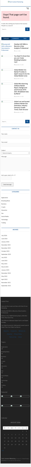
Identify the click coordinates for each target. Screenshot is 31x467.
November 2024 (6, 273)
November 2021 (6, 282)
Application (4, 197)
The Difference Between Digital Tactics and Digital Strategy (14, 321)
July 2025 (4, 257)
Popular (6, 38)
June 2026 (4, 238)
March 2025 (4, 267)
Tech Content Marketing (8, 458)
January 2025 (5, 270)
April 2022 (4, 279)
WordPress (3, 460)
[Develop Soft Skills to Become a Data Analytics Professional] (7, 44)
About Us (6, 331)
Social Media (5, 216)
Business (3, 204)
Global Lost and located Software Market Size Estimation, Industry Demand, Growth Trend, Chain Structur (21, 106)
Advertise (9, 334)
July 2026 (4, 235)
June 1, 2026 (17, 50)
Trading (3, 222)
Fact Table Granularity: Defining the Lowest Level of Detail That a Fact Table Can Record (15, 326)
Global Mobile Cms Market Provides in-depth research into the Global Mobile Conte (22, 73)
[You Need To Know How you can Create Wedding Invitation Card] (7, 56)
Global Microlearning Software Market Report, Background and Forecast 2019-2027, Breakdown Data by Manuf (21, 89)
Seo (2, 213)
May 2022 (4, 276)
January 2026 (5, 242)
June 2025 (4, 260)
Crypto (3, 207)
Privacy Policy (18, 334)
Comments (15, 38)
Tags (25, 38)
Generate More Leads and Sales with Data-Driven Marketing (14, 307)
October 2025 (5, 251)
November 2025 (6, 248)
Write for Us (22, 331)
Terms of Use (12, 337)
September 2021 (6, 285)
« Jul (2, 450)
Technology (4, 219)
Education (4, 210)
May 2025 (4, 263)
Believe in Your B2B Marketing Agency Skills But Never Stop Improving (14, 316)
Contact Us (14, 331)
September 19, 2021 (19, 64)
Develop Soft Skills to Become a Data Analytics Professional (21, 46)
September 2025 (6, 254)
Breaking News (5, 200)
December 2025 (6, 245)
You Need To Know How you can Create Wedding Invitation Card (22, 59)
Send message (7, 184)
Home (20, 337)
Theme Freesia (25, 458)
